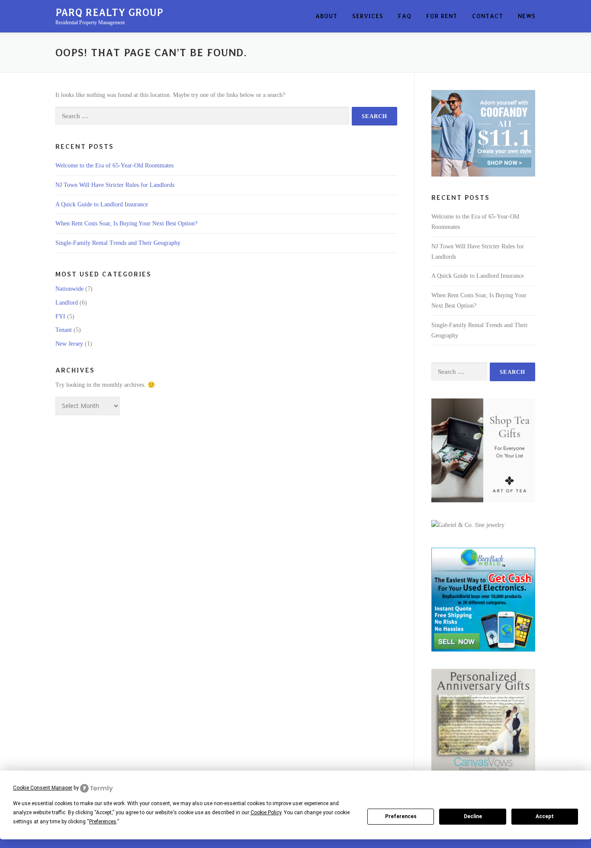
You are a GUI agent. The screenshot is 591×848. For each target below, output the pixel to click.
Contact (487, 16)
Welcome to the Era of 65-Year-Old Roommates (114, 165)
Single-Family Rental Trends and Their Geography (117, 243)
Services (367, 16)
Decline (473, 816)
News (527, 16)
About (326, 16)
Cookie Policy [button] (266, 812)
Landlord (66, 302)
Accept (545, 816)
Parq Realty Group (109, 12)
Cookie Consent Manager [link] (42, 788)
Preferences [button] (102, 822)
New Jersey (69, 343)
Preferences (401, 816)
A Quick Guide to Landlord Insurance (101, 204)
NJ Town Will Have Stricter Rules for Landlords (114, 185)
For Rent (441, 16)
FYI (60, 316)
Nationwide (69, 289)
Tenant (63, 330)
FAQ (404, 16)
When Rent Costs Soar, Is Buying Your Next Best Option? (126, 223)
